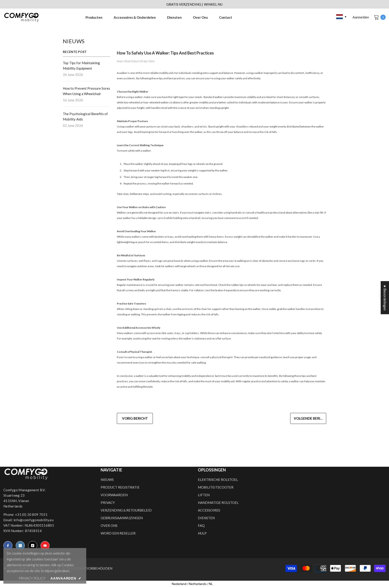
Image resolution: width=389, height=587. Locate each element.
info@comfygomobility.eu (34, 520)
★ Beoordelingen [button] (385, 298)
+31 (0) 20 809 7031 (31, 514)
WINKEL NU (213, 4)
